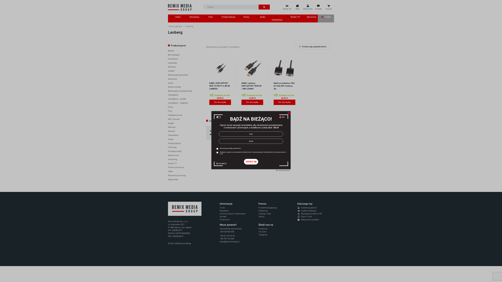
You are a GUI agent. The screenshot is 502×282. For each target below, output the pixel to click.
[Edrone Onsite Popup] (251, 141)
